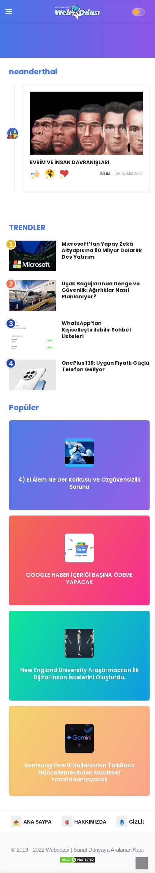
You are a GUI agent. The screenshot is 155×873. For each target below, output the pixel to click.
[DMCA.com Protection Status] (77, 859)
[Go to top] (142, 863)
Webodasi (57, 850)
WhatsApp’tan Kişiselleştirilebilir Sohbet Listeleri (97, 330)
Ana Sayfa (37, 822)
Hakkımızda (90, 822)
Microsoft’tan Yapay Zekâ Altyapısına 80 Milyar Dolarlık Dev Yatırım (102, 250)
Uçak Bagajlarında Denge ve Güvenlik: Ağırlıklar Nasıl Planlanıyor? (101, 290)
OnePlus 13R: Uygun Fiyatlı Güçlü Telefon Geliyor (105, 366)
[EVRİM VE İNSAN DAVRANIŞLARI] (86, 138)
